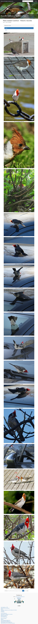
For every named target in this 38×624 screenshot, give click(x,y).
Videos (6, 30)
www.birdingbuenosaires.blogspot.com (6, 622)
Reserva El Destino (3, 618)
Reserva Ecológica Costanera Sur (7, 1)
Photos (6, 28)
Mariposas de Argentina (4, 615)
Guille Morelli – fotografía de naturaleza (6, 614)
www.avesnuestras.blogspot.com (5, 621)
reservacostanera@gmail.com (20, 596)
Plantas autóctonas (3, 616)
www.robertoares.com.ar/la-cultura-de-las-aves (8, 623)
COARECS (2, 610)
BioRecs (2, 609)
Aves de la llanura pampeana (5, 608)
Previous (6, 590)
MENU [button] (36, 1)
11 (25, 590)
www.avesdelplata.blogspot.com (5, 620)
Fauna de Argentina (4, 613)
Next (27, 590)
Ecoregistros (3, 611)
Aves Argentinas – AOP (4, 607)
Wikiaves (2, 619)
